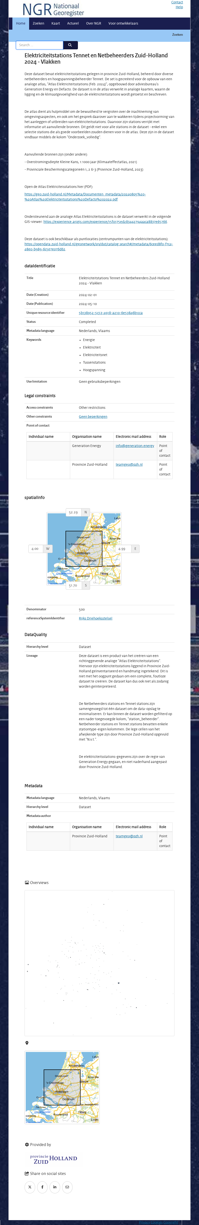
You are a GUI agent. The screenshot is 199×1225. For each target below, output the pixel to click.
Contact (177, 2)
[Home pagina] (51, 8)
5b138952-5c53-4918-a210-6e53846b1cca (111, 313)
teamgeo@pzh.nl (129, 464)
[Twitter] (30, 1187)
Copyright (170, 1222)
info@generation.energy (135, 446)
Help (179, 7)
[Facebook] (42, 1187)
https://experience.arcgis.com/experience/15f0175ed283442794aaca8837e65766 (105, 222)
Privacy (144, 1222)
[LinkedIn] (55, 1187)
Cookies (157, 1222)
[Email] (67, 1187)
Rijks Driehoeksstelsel (95, 618)
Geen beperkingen (93, 417)
